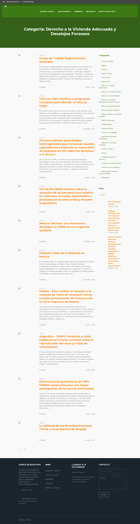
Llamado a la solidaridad (109, 132)
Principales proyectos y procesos (107, 158)
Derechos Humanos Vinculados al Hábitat (110, 115)
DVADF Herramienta (107, 120)
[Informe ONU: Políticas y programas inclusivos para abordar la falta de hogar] (27, 103)
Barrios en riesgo (106, 73)
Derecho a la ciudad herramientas (106, 87)
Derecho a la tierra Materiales (110, 96)
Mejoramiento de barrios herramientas (108, 138)
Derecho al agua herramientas (110, 106)
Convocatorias (105, 77)
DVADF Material (106, 124)
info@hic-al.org (27, 490)
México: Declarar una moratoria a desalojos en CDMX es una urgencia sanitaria (64, 227)
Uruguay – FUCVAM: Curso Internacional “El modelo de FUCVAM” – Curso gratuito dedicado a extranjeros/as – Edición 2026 (114, 220)
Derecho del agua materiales (110, 110)
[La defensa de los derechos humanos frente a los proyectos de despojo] (27, 430)
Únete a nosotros (52, 488)
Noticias (104, 153)
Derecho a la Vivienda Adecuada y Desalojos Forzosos (109, 101)
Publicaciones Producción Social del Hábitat (108, 172)
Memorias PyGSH (107, 149)
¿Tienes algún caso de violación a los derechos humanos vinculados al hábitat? (83, 479)
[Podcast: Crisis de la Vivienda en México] (27, 258)
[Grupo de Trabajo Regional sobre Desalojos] (27, 63)
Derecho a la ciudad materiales (111, 92)
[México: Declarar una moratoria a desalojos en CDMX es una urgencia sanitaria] (27, 228)
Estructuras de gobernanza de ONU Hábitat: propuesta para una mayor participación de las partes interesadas (66, 385)
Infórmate (49, 483)
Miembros (49, 479)
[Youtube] (136, 2)
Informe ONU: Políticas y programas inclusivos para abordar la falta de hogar (64, 102)
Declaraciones (105, 81)
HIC (4, 1)
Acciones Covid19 (107, 61)
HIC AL (43, 87)
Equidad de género (107, 128)
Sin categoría (105, 177)
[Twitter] (133, 2)
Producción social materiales (110, 167)
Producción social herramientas (111, 163)
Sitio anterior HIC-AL (13, 1)
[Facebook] (131, 2)
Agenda (103, 65)
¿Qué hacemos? (52, 475)
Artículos (104, 69)
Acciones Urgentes (78, 472)
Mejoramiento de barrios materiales (108, 144)
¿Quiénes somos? (52, 471)
